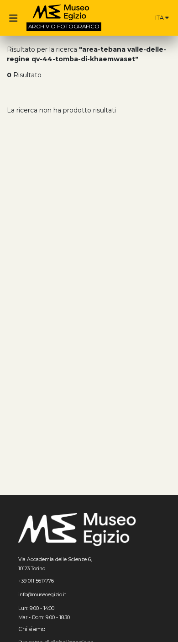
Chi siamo (32, 629)
